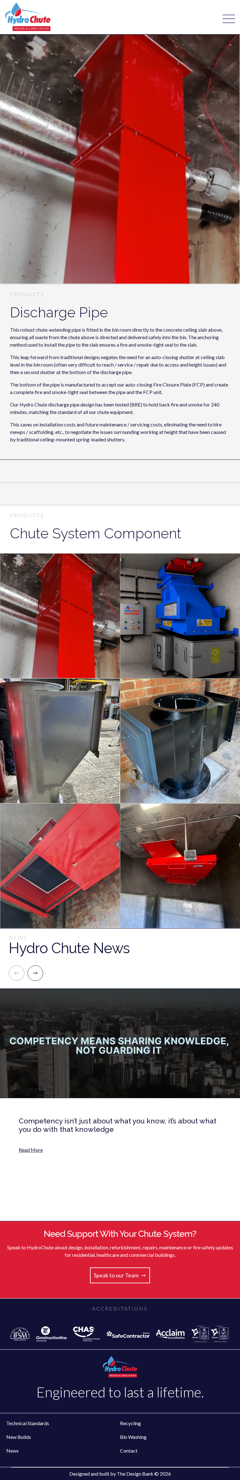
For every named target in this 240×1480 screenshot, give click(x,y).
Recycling (130, 1423)
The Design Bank (135, 1474)
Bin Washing (133, 1437)
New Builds (18, 1437)
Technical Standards (27, 1423)
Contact (129, 1451)
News (12, 1451)
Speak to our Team (116, 1275)
